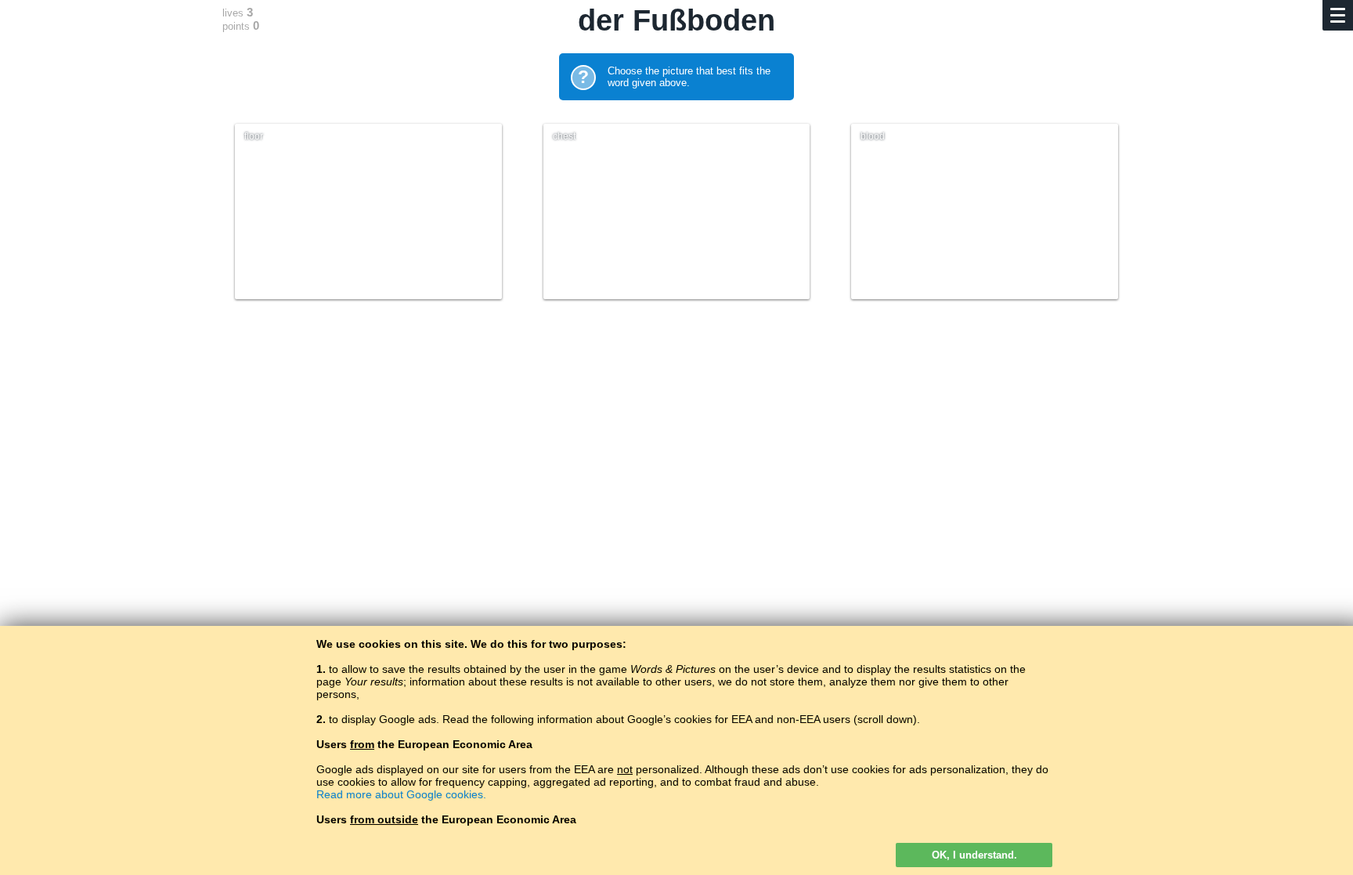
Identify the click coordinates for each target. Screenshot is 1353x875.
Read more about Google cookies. (401, 794)
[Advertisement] (676, 452)
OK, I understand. (974, 855)
